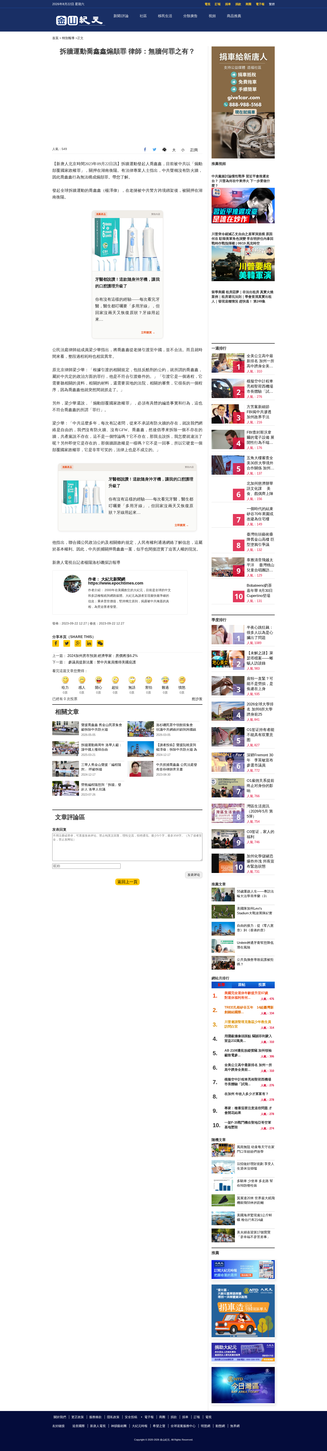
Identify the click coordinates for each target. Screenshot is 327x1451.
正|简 (194, 150)
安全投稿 (131, 1417)
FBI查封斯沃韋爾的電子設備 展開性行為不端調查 (260, 437)
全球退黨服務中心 (183, 1426)
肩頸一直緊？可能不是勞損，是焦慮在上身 (260, 683)
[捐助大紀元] (243, 1360)
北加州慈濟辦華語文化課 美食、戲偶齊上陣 (260, 488)
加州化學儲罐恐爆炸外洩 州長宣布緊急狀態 (260, 861)
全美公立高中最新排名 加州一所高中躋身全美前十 (260, 361)
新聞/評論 (121, 16)
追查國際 (78, 1426)
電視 (207, 4)
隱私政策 (113, 1417)
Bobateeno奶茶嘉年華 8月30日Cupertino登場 (260, 590)
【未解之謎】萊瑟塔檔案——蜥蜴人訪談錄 (260, 658)
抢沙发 (197, 699)
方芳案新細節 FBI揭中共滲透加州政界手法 (259, 412)
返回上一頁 (127, 882)
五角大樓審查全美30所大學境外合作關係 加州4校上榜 (260, 463)
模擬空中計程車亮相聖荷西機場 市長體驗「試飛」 (260, 386)
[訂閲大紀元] (243, 1278)
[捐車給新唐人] (243, 157)
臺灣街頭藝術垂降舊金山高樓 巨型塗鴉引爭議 (260, 539)
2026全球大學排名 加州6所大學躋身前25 (260, 709)
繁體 (272, 4)
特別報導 (68, 38)
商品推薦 (234, 16)
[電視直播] (243, 1402)
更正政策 (77, 1417)
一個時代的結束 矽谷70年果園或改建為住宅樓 (260, 514)
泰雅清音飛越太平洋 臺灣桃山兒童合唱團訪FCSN (260, 565)
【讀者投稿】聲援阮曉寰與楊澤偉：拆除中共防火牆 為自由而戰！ (176, 749)
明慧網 (205, 1426)
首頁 (55, 38)
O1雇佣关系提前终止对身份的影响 (260, 786)
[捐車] (243, 611)
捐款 (238, 4)
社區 (143, 16)
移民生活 (165, 16)
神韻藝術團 (119, 1426)
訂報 (218, 4)
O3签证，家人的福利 (260, 834)
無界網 (235, 1426)
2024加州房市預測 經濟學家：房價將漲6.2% (102, 656)
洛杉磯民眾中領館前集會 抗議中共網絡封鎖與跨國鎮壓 (176, 729)
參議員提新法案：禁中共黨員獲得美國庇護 (102, 662)
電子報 (260, 4)
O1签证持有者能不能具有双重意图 (260, 735)
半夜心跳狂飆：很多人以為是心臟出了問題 (260, 632)
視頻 (212, 16)
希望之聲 (159, 1426)
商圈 (248, 4)
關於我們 (60, 1417)
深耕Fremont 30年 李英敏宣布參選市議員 (260, 760)
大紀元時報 (139, 1426)
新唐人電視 (98, 1426)
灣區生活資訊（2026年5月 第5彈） (260, 811)
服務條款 (95, 1417)
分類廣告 (190, 16)
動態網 (220, 1426)
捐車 (228, 4)
